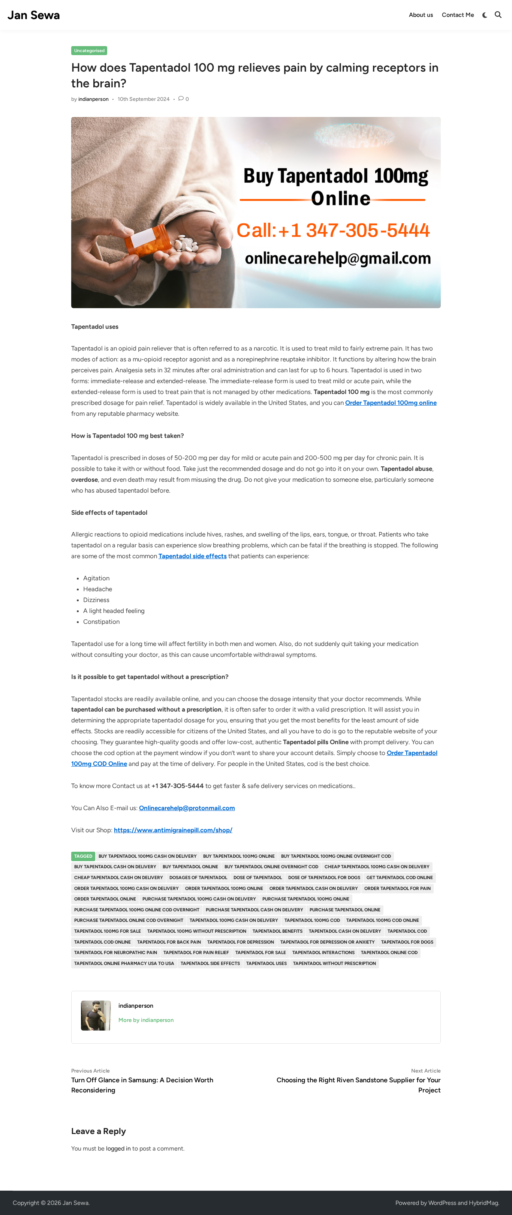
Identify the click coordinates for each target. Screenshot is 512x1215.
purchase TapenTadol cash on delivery (254, 909)
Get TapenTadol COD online (400, 877)
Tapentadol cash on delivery (345, 931)
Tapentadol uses (266, 963)
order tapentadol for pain (397, 888)
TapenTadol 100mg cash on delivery (234, 920)
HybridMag (483, 1202)
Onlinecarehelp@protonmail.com (187, 808)
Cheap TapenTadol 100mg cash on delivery (377, 866)
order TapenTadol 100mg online (224, 888)
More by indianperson (146, 1020)
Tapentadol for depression (240, 942)
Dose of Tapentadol (258, 877)
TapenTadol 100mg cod (312, 920)
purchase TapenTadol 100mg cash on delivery (199, 899)
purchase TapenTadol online (345, 909)
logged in (118, 1148)
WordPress (442, 1202)
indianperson (93, 99)
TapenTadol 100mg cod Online (382, 920)
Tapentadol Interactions (323, 952)
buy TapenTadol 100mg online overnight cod (336, 856)
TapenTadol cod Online (102, 942)
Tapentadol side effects (210, 963)
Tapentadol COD (407, 931)
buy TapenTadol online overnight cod (271, 866)
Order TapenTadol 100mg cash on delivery (126, 888)
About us (421, 14)
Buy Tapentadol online (190, 866)
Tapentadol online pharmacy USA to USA (124, 963)
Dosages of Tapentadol (198, 877)
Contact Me (458, 14)
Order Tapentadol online (105, 899)
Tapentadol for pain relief (196, 952)
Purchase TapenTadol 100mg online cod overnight (136, 909)
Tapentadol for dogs (407, 942)
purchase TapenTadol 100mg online (305, 899)
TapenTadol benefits (277, 931)
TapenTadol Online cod (389, 952)
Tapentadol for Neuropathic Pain (115, 952)
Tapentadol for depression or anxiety (327, 942)
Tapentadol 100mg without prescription (196, 931)
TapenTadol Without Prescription (334, 963)
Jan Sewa (33, 15)
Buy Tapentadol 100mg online (239, 856)
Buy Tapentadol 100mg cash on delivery (148, 856)
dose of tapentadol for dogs (324, 877)
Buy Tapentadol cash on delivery (115, 866)
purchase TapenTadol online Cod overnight (128, 920)
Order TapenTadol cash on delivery (313, 888)
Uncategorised (89, 50)
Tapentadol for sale (260, 952)
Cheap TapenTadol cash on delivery (118, 877)
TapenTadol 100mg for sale (107, 931)
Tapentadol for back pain (169, 942)
